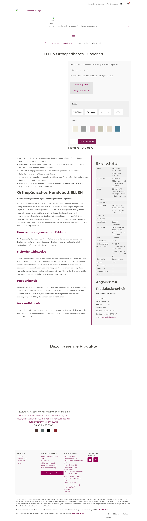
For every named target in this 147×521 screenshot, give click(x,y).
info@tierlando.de (109, 317)
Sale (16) (67, 491)
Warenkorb (21, 461)
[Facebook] (90, 459)
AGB (42, 458)
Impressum (45, 461)
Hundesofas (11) (69, 487)
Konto (19, 463)
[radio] (77, 112)
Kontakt (20, 456)
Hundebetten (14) (70, 465)
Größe (74, 104)
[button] (73, 36)
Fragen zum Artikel (81, 91)
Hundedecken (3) (70, 467)
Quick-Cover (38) (70, 482)
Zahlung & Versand (48, 463)
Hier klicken (103, 510)
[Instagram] (95, 459)
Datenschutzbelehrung (49, 456)
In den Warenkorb (87, 141)
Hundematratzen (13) (72, 485)
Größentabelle (22, 458)
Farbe (74, 121)
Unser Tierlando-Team (49, 465)
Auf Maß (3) (68, 489)
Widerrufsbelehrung (48, 468)
